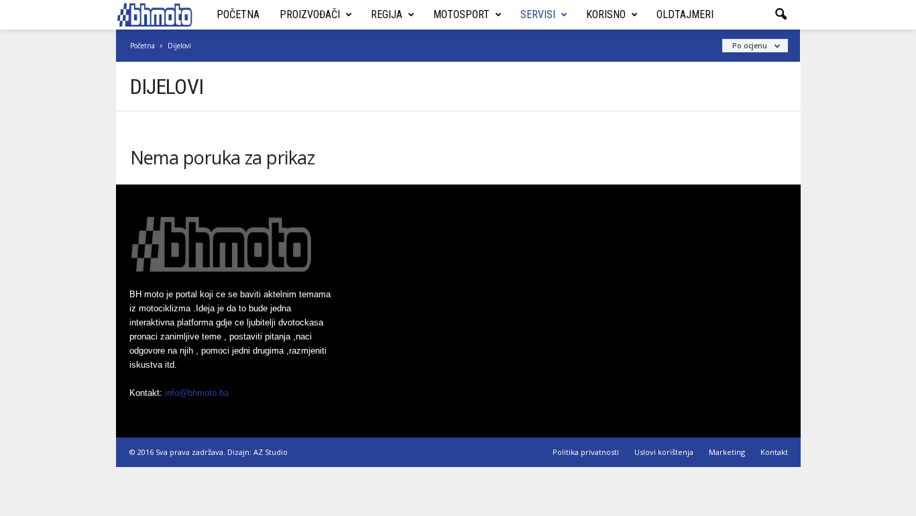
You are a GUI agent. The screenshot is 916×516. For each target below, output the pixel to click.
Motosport (461, 14)
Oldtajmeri (684, 14)
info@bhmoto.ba (197, 393)
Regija (386, 14)
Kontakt (774, 452)
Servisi (537, 14)
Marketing (727, 452)
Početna (238, 14)
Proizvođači (310, 14)
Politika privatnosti (586, 452)
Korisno (606, 14)
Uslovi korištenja (663, 452)
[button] (780, 15)
